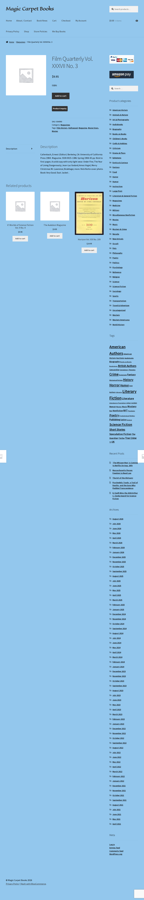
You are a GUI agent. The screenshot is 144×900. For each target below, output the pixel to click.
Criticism (116, 148)
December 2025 (119, 557)
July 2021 (116, 809)
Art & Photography (120, 119)
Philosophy (117, 253)
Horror (115, 177)
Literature (128, 398)
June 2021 (116, 814)
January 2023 (118, 724)
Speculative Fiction (120, 434)
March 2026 (117, 542)
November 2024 (119, 619)
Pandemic (131, 411)
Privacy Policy (12, 31)
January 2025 (118, 609)
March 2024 (117, 657)
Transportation (119, 301)
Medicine (116, 205)
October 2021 (118, 795)
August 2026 (117, 519)
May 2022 (116, 762)
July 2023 (116, 695)
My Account (81, 20)
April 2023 (116, 709)
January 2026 (118, 552)
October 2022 (118, 738)
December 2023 (119, 671)
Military (115, 210)
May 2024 (116, 647)
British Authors (127, 366)
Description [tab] (11, 148)
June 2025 (116, 585)
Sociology (116, 291)
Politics (115, 262)
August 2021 (117, 805)
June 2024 (116, 642)
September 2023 (119, 685)
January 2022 (118, 781)
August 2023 (117, 690)
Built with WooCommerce (33, 883)
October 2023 (118, 681)
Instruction (117, 186)
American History (120, 110)
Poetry (115, 258)
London (134, 403)
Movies (55, 131)
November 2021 (119, 790)
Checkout (66, 20)
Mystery (132, 406)
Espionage (123, 375)
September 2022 (119, 743)
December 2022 (119, 728)
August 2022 (117, 747)
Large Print (117, 191)
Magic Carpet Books (30, 8)
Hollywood (73, 128)
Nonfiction (118, 410)
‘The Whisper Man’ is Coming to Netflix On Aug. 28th (125, 464)
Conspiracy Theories (127, 370)
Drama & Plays (118, 153)
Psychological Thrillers (127, 416)
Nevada (115, 234)
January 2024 (118, 666)
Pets (114, 248)
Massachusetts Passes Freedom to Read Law (122, 471)
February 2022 (118, 776)
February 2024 (118, 662)
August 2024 (117, 633)
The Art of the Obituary (122, 478)
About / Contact (24, 20)
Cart (54, 20)
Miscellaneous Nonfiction (123, 215)
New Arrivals (117, 239)
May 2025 (116, 590)
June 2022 (116, 757)
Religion (116, 277)
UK (113, 441)
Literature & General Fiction (124, 196)
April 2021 (116, 824)
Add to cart (60, 95)
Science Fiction (119, 286)
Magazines (20, 42)
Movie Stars (93, 128)
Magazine (83, 128)
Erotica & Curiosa (120, 162)
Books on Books (119, 134)
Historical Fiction (116, 380)
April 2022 (116, 766)
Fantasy (116, 167)
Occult (115, 243)
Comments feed (116, 851)
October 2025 (118, 566)
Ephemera (116, 158)
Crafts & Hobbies (119, 143)
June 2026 (116, 528)
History (128, 380)
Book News (42, 20)
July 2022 (116, 752)
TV (110, 442)
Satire (123, 419)
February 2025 (118, 604)
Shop (26, 31)
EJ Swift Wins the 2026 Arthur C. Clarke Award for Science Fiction (125, 496)
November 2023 (119, 676)
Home (9, 20)
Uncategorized (118, 310)
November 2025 (119, 561)
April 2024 (116, 652)
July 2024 (116, 638)
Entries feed (114, 847)
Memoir (112, 406)
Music (115, 224)
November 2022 (119, 733)
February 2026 (118, 547)
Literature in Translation (117, 403)
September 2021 (119, 800)
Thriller (121, 438)
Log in (112, 844)
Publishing (114, 419)
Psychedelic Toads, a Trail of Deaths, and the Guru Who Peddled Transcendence (125, 485)
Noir (110, 411)
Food (114, 172)
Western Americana (121, 320)
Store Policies (40, 31)
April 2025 (116, 595)
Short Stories (117, 429)
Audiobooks (117, 124)
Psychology (117, 267)
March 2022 (117, 771)
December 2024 (119, 614)
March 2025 (117, 600)
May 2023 (116, 704)
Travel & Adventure (120, 305)
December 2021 (119, 785)
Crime (114, 374)
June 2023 (116, 700)
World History (118, 324)
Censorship (114, 369)
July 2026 (116, 523)
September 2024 (119, 628)
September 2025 (119, 571)
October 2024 (118, 623)
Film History (62, 128)
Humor (115, 181)
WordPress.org (115, 854)
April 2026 (116, 538)
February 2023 (118, 719)
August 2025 (117, 576)
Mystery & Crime (119, 229)
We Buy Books (59, 31)
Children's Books (119, 138)
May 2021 (116, 819)
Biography (117, 129)
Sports (115, 296)
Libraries (119, 392)
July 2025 (116, 581)
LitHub (128, 403)
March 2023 (117, 714)
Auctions (120, 358)
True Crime (131, 438)
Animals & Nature (120, 115)
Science (115, 281)
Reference (116, 272)
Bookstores (113, 366)
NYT (125, 410)
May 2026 (116, 533)
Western (116, 315)
